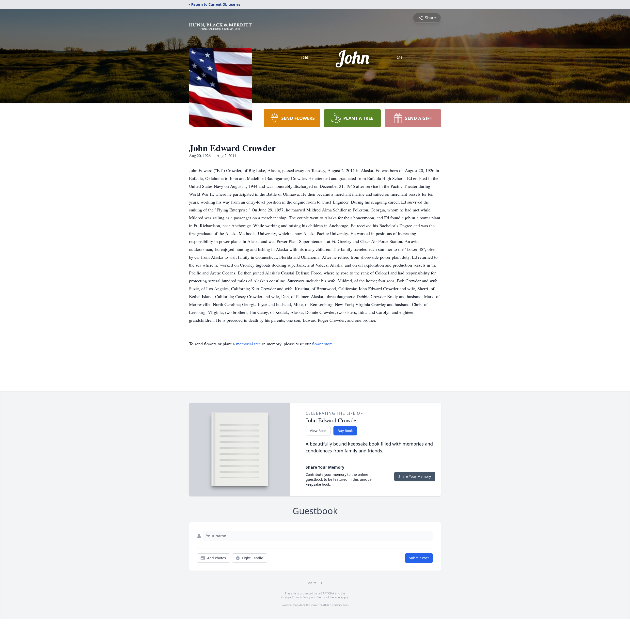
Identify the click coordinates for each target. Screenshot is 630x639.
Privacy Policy (301, 597)
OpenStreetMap (320, 605)
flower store (322, 344)
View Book (318, 430)
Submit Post (419, 558)
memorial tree (248, 344)
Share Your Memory (414, 476)
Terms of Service (328, 597)
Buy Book (345, 430)
